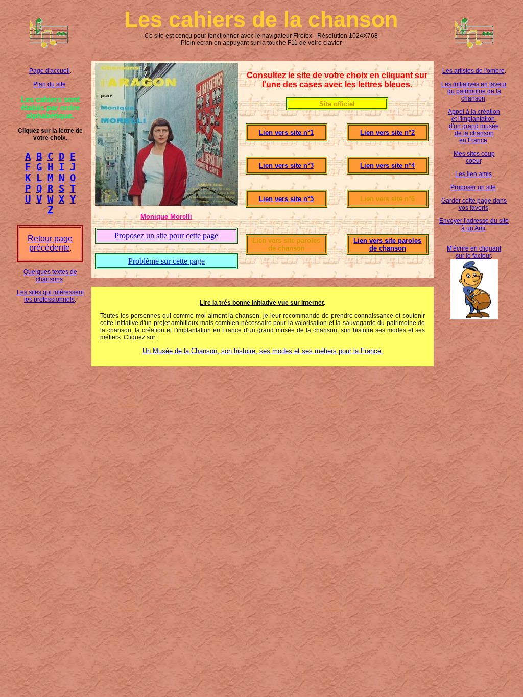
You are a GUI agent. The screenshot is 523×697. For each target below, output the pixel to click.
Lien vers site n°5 (286, 199)
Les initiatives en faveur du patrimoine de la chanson (474, 91)
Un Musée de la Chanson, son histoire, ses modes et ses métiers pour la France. (262, 351)
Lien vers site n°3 (286, 165)
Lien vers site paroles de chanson (387, 244)
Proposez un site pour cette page (166, 235)
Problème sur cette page (166, 261)
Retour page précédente (50, 243)
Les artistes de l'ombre (473, 70)
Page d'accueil (49, 70)
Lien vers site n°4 (387, 165)
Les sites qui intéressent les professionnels (50, 296)
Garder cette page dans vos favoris (474, 204)
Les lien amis (473, 174)
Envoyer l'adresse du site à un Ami (474, 224)
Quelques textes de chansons (50, 275)
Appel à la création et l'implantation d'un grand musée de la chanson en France (474, 126)
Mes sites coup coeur (474, 157)
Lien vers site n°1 (286, 132)
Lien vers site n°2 (387, 132)
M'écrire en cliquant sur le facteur (474, 252)
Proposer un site (473, 187)
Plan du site (49, 84)
